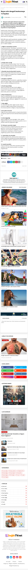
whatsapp (8, 370)
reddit (21, 370)
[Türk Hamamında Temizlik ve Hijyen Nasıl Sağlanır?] (14, 422)
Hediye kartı (9, 441)
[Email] (19, 162)
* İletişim (14, 561)
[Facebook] (8, 162)
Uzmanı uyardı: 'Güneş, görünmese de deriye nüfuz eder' (14, 206)
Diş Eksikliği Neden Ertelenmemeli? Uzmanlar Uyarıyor (13, 246)
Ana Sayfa (3, 7)
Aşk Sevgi (14, 490)
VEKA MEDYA (13, 178)
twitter (21, 367)
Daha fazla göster (22, 187)
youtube (21, 377)
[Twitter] (11, 162)
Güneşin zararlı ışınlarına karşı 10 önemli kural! (17, 458)
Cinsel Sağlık (5, 470)
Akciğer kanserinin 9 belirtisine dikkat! (9, 355)
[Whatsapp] (14, 162)
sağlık (23, 475)
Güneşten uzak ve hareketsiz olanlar (9, 306)
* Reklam (20, 561)
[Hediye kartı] (4, 443)
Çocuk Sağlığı (5, 477)
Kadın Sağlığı (5, 475)
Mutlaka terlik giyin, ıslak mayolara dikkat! (10, 286)
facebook (8, 367)
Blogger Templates (13, 563)
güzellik (14, 504)
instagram (8, 377)
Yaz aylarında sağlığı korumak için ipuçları (10, 266)
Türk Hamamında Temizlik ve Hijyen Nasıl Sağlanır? (12, 435)
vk (21, 373)
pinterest (8, 373)
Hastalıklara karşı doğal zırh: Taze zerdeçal (16, 452)
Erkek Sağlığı (5, 472)
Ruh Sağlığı (12, 475)
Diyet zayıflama (13, 470)
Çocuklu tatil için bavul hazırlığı (8, 226)
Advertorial (14, 486)
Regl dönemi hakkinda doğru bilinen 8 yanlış (16, 447)
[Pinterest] (16, 162)
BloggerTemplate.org (14, 565)
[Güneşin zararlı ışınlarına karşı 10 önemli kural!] (4, 460)
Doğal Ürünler (21, 470)
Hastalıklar (19, 472)
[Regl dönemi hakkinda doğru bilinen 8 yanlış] (4, 448)
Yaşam (7, 7)
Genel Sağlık (12, 472)
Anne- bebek (14, 488)
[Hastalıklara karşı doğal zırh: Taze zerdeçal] (4, 454)
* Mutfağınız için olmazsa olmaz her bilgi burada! (12, 151)
